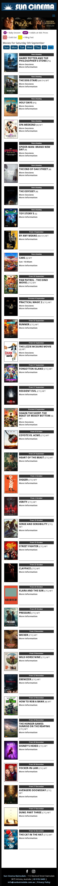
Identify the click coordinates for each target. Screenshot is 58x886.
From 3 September (36, 232)
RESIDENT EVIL (32, 390)
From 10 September (36, 276)
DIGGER (28, 479)
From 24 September (36, 454)
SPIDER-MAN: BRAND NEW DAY (34, 148)
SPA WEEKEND (31, 124)
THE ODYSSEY (28, 191)
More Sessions (26, 64)
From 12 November (36, 676)
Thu (37, 47)
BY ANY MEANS (34, 235)
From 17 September (36, 365)
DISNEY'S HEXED (33, 745)
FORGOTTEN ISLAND (35, 368)
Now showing (36, 54)
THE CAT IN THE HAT (35, 834)
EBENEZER (29, 679)
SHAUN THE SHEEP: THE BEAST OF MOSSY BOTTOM (36, 416)
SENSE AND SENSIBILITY (36, 525)
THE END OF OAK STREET (35, 169)
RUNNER (29, 324)
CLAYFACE (29, 568)
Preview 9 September (36, 298)
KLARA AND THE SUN (36, 590)
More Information (28, 66)
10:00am (28, 261)
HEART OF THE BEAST (36, 457)
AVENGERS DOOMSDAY (35, 791)
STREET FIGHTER (33, 546)
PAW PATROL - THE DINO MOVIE (33, 281)
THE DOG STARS (34, 80)
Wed (29, 47)
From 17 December (36, 787)
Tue (22, 47)
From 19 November (36, 720)
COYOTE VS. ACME (34, 435)
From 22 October (36, 565)
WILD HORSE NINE (34, 657)
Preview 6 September (36, 409)
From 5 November (36, 631)
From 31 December (36, 831)
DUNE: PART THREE (35, 812)
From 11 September (36, 343)
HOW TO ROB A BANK (35, 701)
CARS (25, 257)
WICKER (28, 635)
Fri (44, 47)
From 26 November (36, 742)
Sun (6, 47)
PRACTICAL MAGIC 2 (35, 302)
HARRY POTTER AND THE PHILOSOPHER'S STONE (35, 59)
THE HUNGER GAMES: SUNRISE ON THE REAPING (34, 726)
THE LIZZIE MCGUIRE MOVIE (35, 348)
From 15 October (36, 520)
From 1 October (36, 476)
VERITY (28, 501)
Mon (14, 47)
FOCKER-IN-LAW (33, 768)
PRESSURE (29, 612)
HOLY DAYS (27, 102)
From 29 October (36, 609)
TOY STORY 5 (28, 213)
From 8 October (36, 432)
